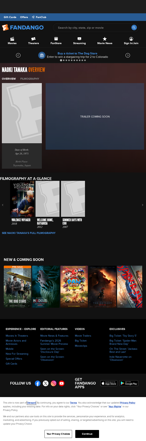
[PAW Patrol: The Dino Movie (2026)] (72, 287)
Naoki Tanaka (14, 70)
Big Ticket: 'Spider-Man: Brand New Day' (123, 342)
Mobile (9, 349)
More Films (140, 205)
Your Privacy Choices (58, 434)
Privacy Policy (127, 402)
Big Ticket (80, 340)
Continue (87, 434)
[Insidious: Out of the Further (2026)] (44, 287)
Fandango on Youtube (61, 383)
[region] (73, 419)
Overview (9, 79)
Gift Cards (10, 17)
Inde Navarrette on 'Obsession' (121, 358)
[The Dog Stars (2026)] (16, 287)
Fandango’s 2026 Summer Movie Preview (54, 342)
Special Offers (14, 359)
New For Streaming (17, 354)
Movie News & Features (54, 336)
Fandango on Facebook (37, 383)
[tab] (61, 60)
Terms (73, 402)
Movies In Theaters (17, 336)
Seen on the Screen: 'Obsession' (52, 358)
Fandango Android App (128, 383)
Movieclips (81, 346)
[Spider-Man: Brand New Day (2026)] (129, 287)
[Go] (134, 27)
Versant (31, 402)
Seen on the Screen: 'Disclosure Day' (52, 350)
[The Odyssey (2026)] (101, 287)
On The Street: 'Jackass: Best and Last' (124, 350)
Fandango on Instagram (53, 383)
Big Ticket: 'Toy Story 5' (123, 336)
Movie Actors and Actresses (16, 342)
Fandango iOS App (108, 383)
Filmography (29, 79)
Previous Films (6, 205)
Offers (24, 17)
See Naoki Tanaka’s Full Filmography (29, 232)
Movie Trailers (83, 336)
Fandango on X (45, 383)
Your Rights (115, 406)
